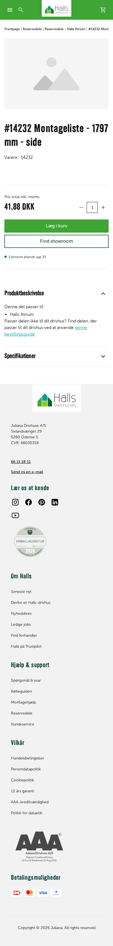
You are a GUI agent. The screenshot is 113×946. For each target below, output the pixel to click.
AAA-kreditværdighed (30, 802)
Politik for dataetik (26, 813)
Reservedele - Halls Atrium (65, 29)
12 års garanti (22, 791)
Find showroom (56, 241)
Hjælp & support (30, 665)
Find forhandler (24, 635)
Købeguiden (21, 691)
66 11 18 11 (21, 461)
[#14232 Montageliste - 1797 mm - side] (56, 73)
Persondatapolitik (26, 769)
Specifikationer (20, 356)
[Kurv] (103, 9)
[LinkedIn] (54, 502)
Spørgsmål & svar (26, 680)
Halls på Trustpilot (26, 646)
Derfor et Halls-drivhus (30, 602)
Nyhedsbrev (21, 613)
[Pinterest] (41, 502)
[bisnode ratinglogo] (56, 846)
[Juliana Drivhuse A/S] (56, 8)
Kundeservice (22, 724)
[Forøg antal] (103, 207)
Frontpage (12, 29)
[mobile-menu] (9, 9)
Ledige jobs (21, 624)
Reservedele (32, 29)
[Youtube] (15, 515)
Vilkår (18, 743)
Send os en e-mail (27, 472)
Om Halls (21, 576)
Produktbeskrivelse (24, 293)
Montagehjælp (23, 702)
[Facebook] (28, 502)
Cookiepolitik (22, 780)
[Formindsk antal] (81, 207)
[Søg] (20, 9)
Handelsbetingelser (27, 758)
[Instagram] (15, 502)
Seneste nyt (21, 591)
